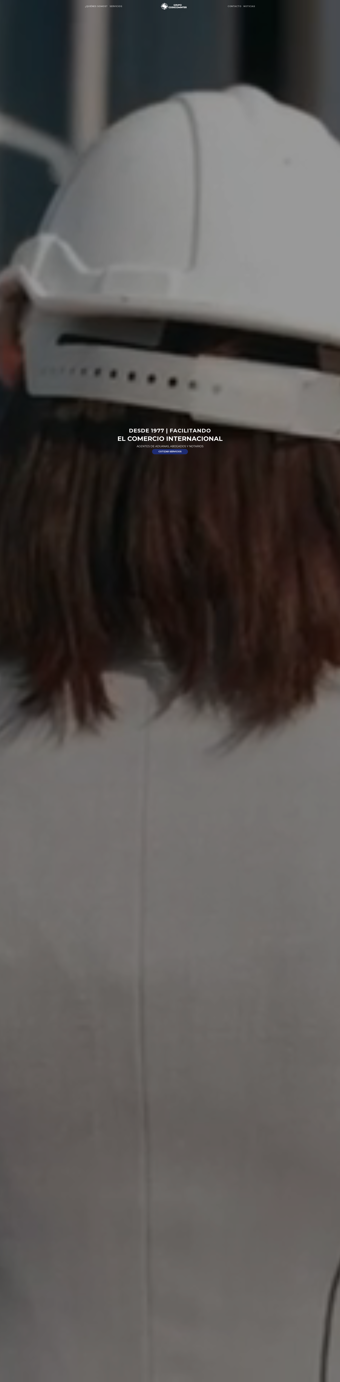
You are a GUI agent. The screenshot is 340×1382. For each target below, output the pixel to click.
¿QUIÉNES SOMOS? (96, 6)
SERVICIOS (116, 6)
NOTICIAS (249, 6)
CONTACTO (234, 6)
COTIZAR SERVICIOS (170, 451)
